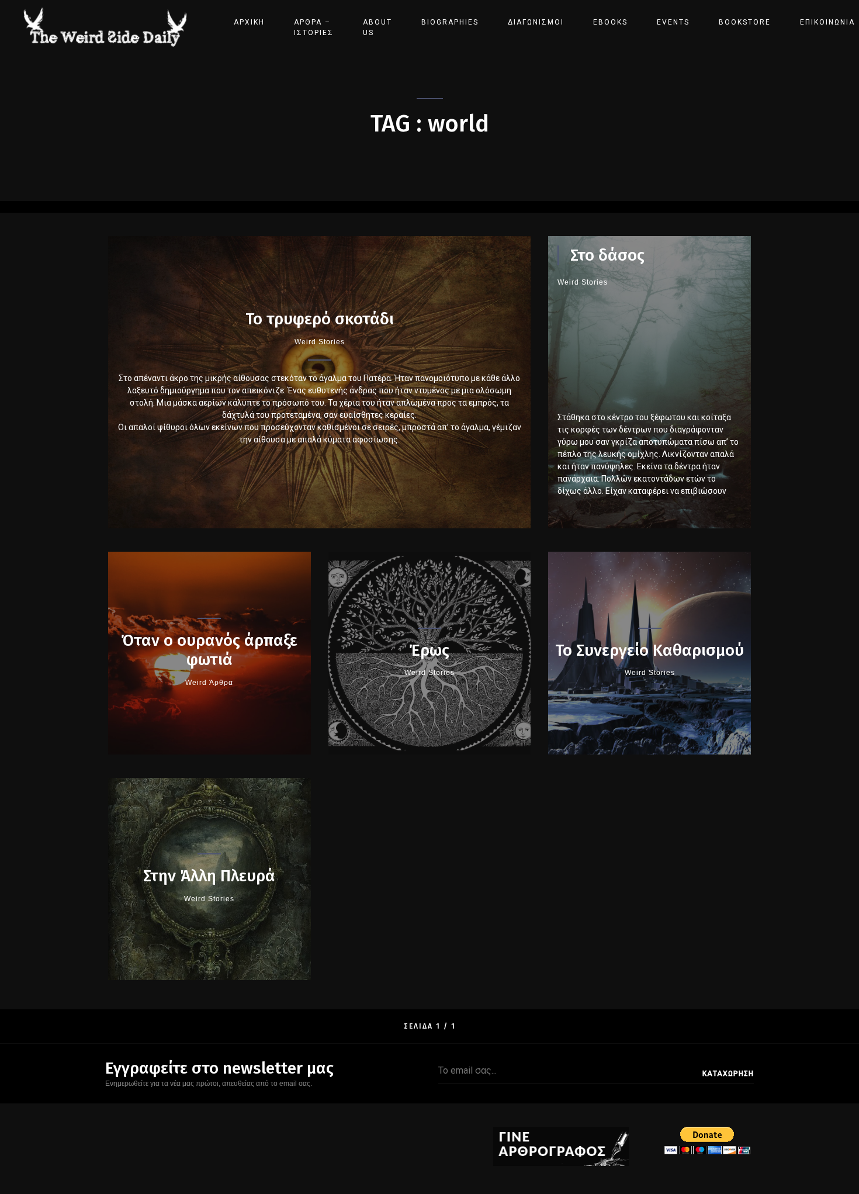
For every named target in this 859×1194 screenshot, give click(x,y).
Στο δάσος (607, 255)
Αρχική (249, 22)
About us (377, 27)
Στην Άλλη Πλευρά (209, 875)
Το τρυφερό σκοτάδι (319, 318)
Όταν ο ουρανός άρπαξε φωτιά (209, 650)
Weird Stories (320, 342)
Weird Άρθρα (209, 683)
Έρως (429, 650)
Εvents (673, 22)
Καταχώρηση (728, 1074)
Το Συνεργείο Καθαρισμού (649, 650)
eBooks (610, 22)
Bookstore (745, 22)
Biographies (450, 22)
